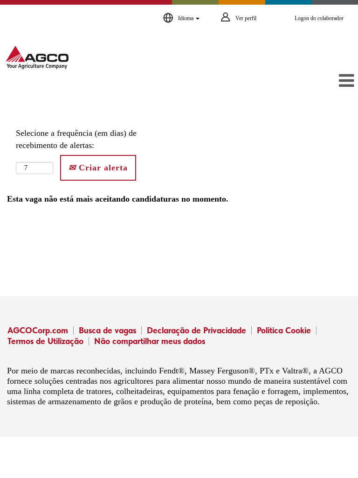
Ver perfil (245, 18)
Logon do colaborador (319, 18)
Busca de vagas (107, 330)
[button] (298, 82)
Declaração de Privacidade (196, 330)
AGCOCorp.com (37, 330)
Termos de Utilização (45, 341)
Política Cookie (284, 330)
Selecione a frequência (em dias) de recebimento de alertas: (76, 139)
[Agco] (37, 57)
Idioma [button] (186, 18)
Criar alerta (102, 167)
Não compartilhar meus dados (149, 341)
